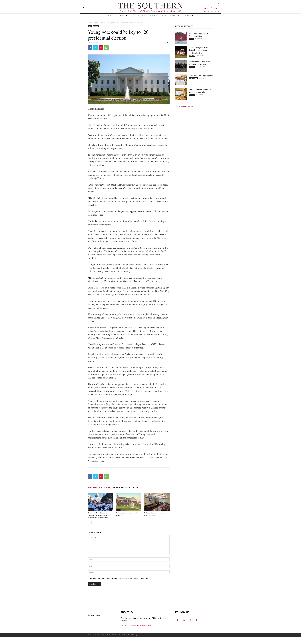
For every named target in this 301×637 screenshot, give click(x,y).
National (103, 23)
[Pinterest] (101, 47)
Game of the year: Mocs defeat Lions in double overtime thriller (198, 50)
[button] (82, 6)
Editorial (191, 95)
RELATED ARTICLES (99, 487)
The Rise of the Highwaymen (201, 75)
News (96, 23)
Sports (191, 39)
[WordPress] (196, 620)
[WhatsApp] (106, 47)
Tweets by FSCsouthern (184, 106)
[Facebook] (90, 47)
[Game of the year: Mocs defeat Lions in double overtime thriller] (181, 52)
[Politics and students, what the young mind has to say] (157, 502)
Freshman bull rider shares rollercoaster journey (200, 62)
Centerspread (193, 78)
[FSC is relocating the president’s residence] (128, 502)
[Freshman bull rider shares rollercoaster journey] (181, 66)
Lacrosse (192, 55)
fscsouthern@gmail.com (141, 625)
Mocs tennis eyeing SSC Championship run (199, 34)
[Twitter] (95, 47)
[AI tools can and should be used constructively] (181, 94)
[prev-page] (89, 522)
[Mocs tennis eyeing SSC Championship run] (181, 38)
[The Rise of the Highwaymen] (181, 80)
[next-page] (92, 522)
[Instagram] (218, 4)
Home (90, 23)
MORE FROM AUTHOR (125, 487)
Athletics (192, 67)
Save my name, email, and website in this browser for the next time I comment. (119, 578)
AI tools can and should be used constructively (200, 90)
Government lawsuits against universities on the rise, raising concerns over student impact (98, 515)
